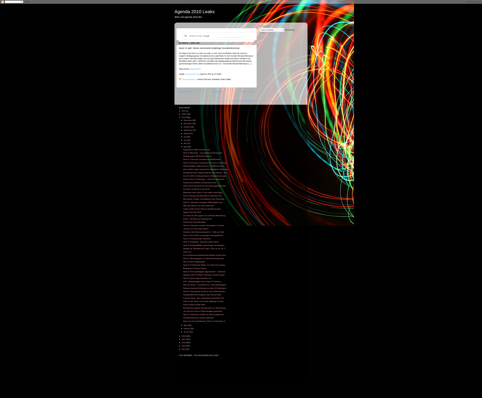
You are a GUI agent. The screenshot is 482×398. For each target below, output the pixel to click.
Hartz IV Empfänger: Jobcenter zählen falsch (201, 242)
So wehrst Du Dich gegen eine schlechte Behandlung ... (205, 216)
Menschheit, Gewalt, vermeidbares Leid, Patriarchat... (204, 199)
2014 (184, 349)
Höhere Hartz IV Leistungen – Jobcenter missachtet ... (204, 179)
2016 (184, 343)
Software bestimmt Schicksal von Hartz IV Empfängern (204, 288)
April (186, 147)
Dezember (188, 120)
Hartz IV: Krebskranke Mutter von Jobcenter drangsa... (204, 265)
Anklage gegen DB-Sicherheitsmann (197, 156)
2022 (184, 111)
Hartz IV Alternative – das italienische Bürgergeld (202, 153)
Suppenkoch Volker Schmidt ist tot (196, 150)
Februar (187, 329)
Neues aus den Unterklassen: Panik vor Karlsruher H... (205, 321)
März (186, 325)
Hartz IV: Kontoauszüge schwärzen (197, 239)
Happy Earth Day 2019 (192, 212)
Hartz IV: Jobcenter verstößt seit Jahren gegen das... (204, 314)
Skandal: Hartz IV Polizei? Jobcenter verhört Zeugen (204, 275)
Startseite (217, 91)
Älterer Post (248, 91)
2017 (184, 339)
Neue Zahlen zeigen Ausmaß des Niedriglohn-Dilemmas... (206, 169)
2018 (184, 336)
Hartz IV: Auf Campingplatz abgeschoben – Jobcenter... (205, 272)
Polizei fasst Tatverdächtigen (194, 222)
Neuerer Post (186, 91)
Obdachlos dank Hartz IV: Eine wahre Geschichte (202, 192)
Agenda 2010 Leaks (194, 11)
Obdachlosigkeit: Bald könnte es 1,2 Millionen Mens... (204, 166)
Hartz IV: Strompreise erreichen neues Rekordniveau (204, 291)
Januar (187, 332)
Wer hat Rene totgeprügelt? (194, 262)
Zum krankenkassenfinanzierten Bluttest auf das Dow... (205, 255)
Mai (185, 143)
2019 (184, 117)
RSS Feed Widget (283, 58)
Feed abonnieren (189, 79)
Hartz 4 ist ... (188, 252)
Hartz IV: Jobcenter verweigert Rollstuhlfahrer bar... (203, 202)
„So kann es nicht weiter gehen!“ (196, 229)
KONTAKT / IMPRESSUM (244, 101)
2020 (184, 114)
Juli (185, 137)
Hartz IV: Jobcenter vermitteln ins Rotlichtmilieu (201, 159)
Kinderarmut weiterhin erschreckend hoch (199, 183)
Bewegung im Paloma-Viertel (194, 268)
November (188, 124)
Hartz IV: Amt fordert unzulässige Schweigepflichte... (203, 235)
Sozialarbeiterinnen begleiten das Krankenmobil (202, 295)
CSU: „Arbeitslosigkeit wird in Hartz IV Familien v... (203, 282)
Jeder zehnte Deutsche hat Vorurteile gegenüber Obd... (205, 186)
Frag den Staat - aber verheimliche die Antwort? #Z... (204, 298)
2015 (184, 346)
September (188, 130)
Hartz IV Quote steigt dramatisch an (197, 278)
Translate (268, 33)
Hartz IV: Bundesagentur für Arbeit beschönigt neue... (204, 258)
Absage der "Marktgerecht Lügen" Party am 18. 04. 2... (205, 249)
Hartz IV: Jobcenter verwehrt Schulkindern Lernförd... (204, 225)
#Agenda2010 (195, 69)
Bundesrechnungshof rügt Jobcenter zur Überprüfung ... (205, 308)
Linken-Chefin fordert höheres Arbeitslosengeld (202, 209)
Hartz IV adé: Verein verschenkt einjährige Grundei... (204, 301)
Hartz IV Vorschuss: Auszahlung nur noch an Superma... (205, 163)
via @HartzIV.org (192, 74)
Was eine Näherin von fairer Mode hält (198, 206)
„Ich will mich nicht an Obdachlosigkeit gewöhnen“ (203, 311)
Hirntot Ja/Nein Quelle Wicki (194, 305)
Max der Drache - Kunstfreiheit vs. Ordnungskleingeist (204, 285)
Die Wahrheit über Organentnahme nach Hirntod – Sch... (205, 173)
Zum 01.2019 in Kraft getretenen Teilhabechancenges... (205, 176)
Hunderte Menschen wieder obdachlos (198, 318)
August (187, 133)
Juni (185, 140)
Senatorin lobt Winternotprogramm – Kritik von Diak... (204, 232)
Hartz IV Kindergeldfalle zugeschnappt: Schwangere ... (204, 245)
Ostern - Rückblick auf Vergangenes (197, 219)
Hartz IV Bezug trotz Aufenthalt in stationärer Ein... (203, 196)
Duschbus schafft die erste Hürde (196, 189)
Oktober (187, 127)
